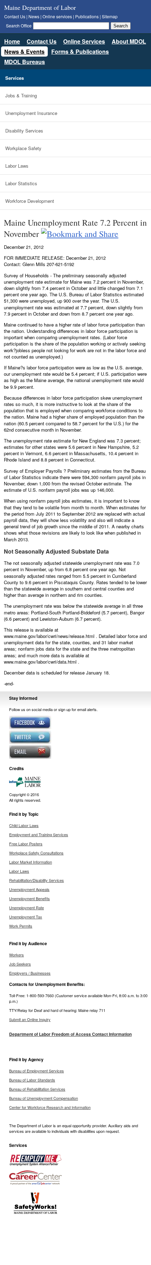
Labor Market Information (30, 862)
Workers (16, 954)
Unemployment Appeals (29, 889)
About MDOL (129, 41)
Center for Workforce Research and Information (50, 1107)
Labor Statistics (21, 183)
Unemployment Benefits (29, 898)
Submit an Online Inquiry (30, 1019)
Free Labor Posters (25, 843)
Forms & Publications (80, 51)
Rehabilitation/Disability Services (36, 880)
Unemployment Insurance (31, 113)
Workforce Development (29, 201)
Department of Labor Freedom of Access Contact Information (70, 1034)
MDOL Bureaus (24, 62)
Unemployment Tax (25, 916)
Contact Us (14, 16)
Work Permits (20, 926)
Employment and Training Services (38, 834)
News (33, 16)
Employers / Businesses (30, 973)
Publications (87, 16)
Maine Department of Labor (40, 7)
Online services (57, 16)
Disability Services (24, 130)
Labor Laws (16, 165)
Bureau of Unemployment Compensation (43, 1098)
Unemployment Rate (26, 907)
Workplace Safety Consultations (36, 853)
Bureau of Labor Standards (32, 1080)
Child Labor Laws (24, 825)
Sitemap (110, 16)
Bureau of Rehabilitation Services (37, 1089)
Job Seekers (20, 964)
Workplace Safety (23, 148)
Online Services (84, 41)
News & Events (24, 51)
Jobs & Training (21, 95)
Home (12, 41)
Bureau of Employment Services (36, 1070)
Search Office (19, 25)
